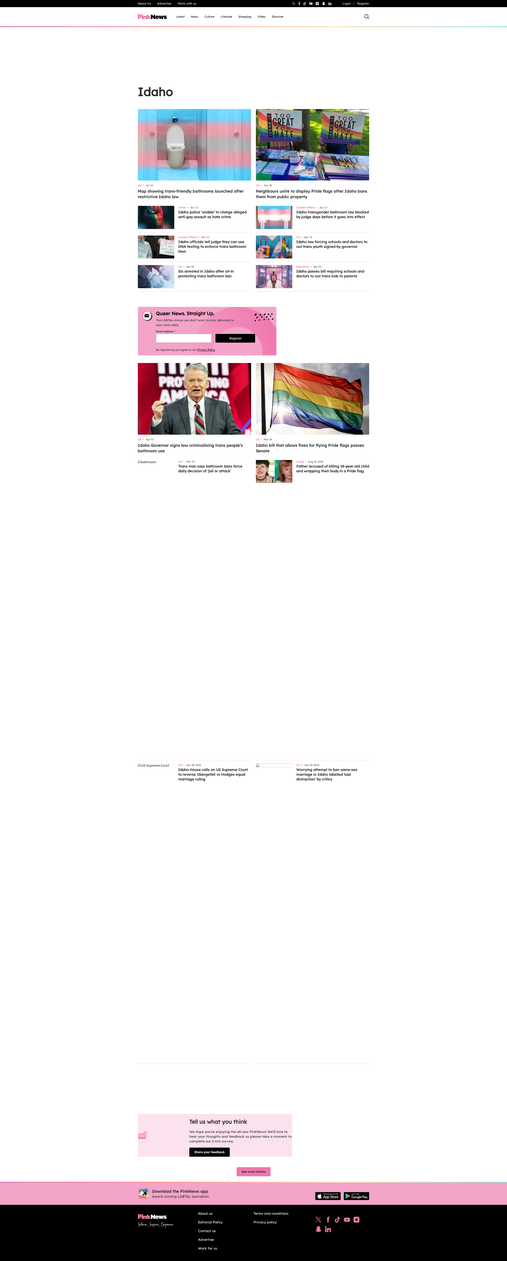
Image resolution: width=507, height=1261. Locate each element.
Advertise (164, 3)
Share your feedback (209, 1152)
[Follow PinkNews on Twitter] (318, 1220)
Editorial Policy (210, 1222)
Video (262, 16)
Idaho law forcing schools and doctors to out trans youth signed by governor (331, 244)
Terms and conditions (271, 1213)
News (194, 16)
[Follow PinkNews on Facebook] (328, 1220)
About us (205, 1213)
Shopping (244, 16)
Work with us (187, 3)
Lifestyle (226, 16)
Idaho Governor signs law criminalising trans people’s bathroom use (190, 448)
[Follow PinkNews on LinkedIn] (330, 3)
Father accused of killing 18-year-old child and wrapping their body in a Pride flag (332, 468)
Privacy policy (265, 1222)
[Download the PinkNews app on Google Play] (356, 1196)
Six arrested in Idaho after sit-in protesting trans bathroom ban (206, 273)
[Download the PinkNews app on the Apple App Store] (328, 1196)
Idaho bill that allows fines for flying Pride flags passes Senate (310, 448)
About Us (144, 3)
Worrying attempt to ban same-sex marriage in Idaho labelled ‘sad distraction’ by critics (326, 774)
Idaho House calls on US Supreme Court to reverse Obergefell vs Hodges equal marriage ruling (213, 774)
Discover (278, 16)
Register (363, 3)
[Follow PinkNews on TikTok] (337, 1220)
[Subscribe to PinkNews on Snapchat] (318, 1230)
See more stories (254, 1172)
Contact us (207, 1231)
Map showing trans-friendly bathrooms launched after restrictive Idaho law (191, 194)
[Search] (366, 16)
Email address (171, 331)
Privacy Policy (206, 349)
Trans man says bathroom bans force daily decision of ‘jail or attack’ (210, 468)
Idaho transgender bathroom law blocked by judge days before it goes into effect (332, 214)
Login (347, 3)
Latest (180, 16)
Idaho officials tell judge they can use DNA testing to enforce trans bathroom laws (212, 246)
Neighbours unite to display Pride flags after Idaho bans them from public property (311, 194)
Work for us (207, 1248)
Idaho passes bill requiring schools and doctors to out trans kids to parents (330, 273)
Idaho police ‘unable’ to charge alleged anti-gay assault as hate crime (212, 214)
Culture (209, 16)
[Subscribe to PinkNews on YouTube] (347, 1220)
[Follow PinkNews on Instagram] (356, 1220)
